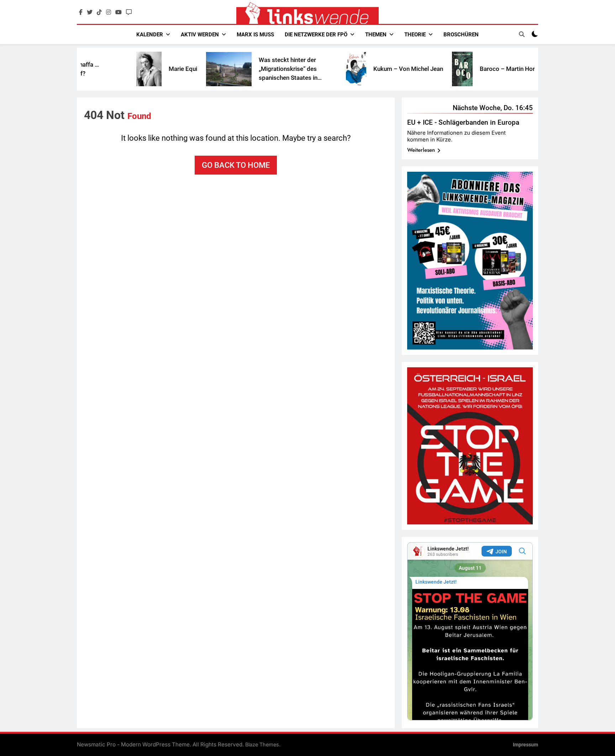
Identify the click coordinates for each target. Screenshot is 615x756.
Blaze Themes (262, 744)
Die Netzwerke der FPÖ (316, 34)
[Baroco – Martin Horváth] (434, 69)
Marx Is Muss (255, 34)
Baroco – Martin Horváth (484, 68)
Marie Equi (154, 68)
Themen (376, 34)
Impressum (525, 745)
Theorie (415, 34)
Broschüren (461, 34)
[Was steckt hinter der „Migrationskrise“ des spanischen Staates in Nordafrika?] (200, 69)
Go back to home (236, 165)
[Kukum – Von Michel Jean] (327, 69)
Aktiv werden (200, 34)
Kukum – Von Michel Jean (380, 68)
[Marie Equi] (120, 69)
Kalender (149, 34)
